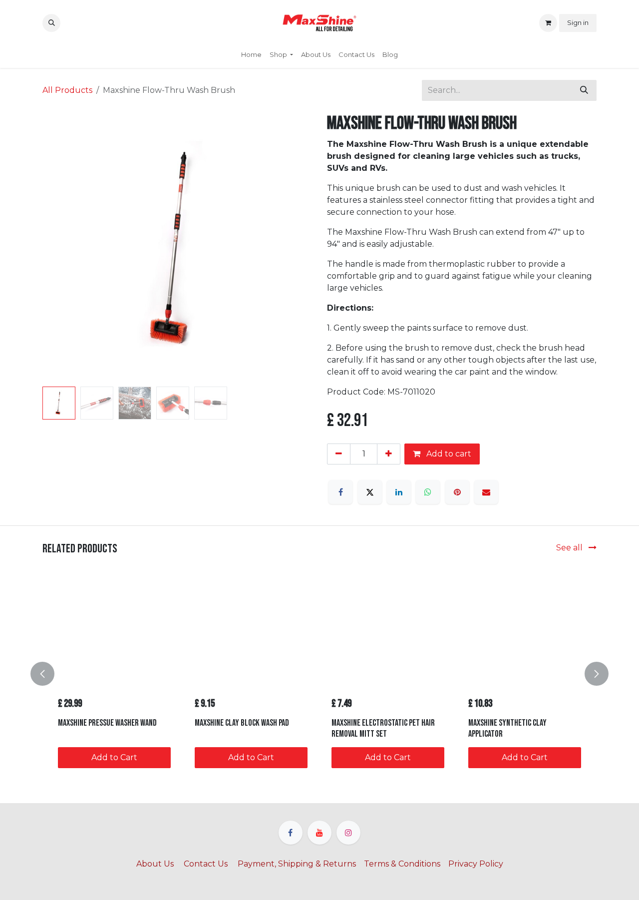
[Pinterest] (457, 492)
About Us (156, 864)
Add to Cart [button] (114, 757)
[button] (51, 23)
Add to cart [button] (447, 453)
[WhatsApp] (428, 492)
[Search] (584, 90)
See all (570, 547)
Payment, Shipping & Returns (297, 864)
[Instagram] (348, 833)
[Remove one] (338, 454)
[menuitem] (251, 55)
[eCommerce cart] (548, 23)
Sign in (578, 22)
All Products (67, 90)
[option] (319, 673)
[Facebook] (340, 492)
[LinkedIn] (399, 492)
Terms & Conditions (402, 864)
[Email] (486, 492)
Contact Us (206, 864)
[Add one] (388, 454)
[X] (370, 492)
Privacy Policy (475, 864)
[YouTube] (319, 833)
